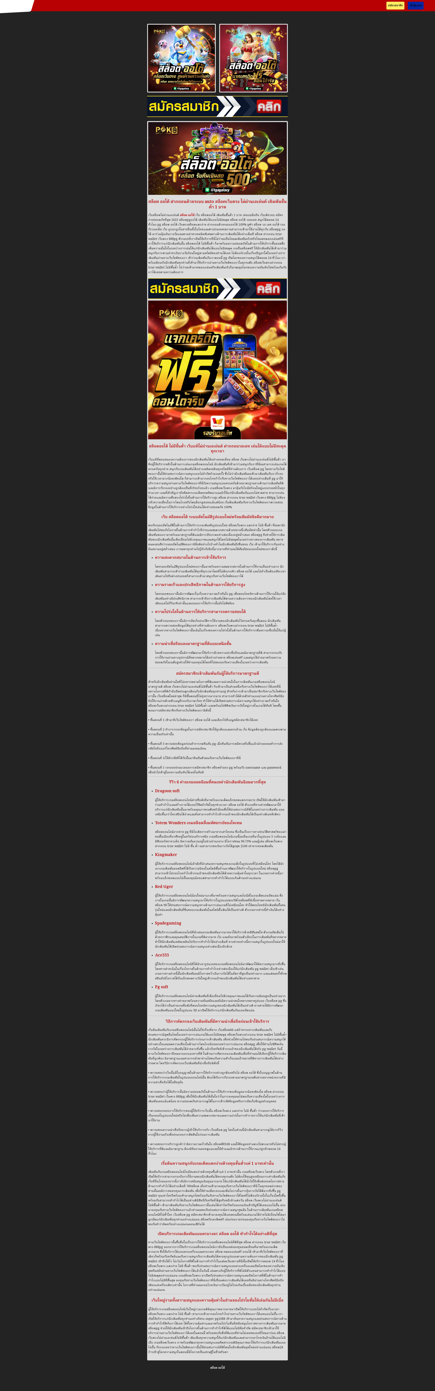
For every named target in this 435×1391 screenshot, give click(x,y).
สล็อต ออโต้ (187, 215)
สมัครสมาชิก (395, 5)
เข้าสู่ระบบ (416, 5)
